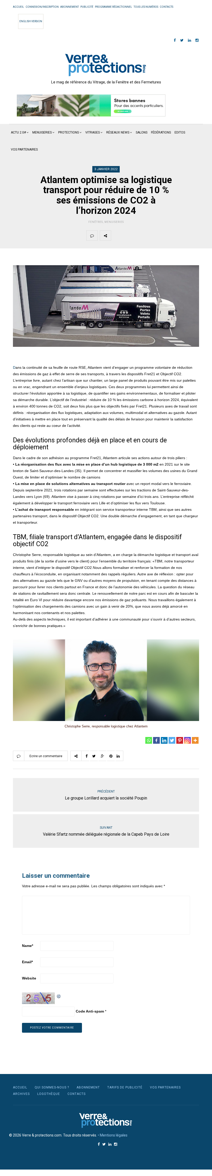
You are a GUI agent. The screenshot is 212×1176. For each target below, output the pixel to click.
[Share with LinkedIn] (165, 235)
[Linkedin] (164, 740)
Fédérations (161, 132)
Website (29, 978)
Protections (68, 132)
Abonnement (69, 6)
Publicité (86, 6)
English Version (30, 21)
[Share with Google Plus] (141, 235)
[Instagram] (187, 740)
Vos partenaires (24, 149)
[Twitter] (172, 740)
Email (27, 962)
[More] (195, 740)
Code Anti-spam (90, 1011)
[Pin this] (153, 235)
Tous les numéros (146, 6)
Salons (141, 132)
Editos (180, 132)
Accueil (18, 6)
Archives (21, 1094)
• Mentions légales (112, 1135)
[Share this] (116, 235)
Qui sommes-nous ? (52, 1087)
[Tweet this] (128, 235)
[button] (91, 106)
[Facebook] (156, 740)
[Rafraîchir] (59, 995)
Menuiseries (42, 132)
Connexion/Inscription (42, 6)
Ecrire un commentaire (45, 756)
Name (27, 946)
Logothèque (48, 1094)
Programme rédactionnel (113, 6)
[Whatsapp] (148, 740)
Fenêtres (95, 222)
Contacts (166, 6)
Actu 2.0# (18, 132)
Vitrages (92, 132)
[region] (91, 106)
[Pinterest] (179, 740)
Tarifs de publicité (124, 1087)
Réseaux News (117, 132)
